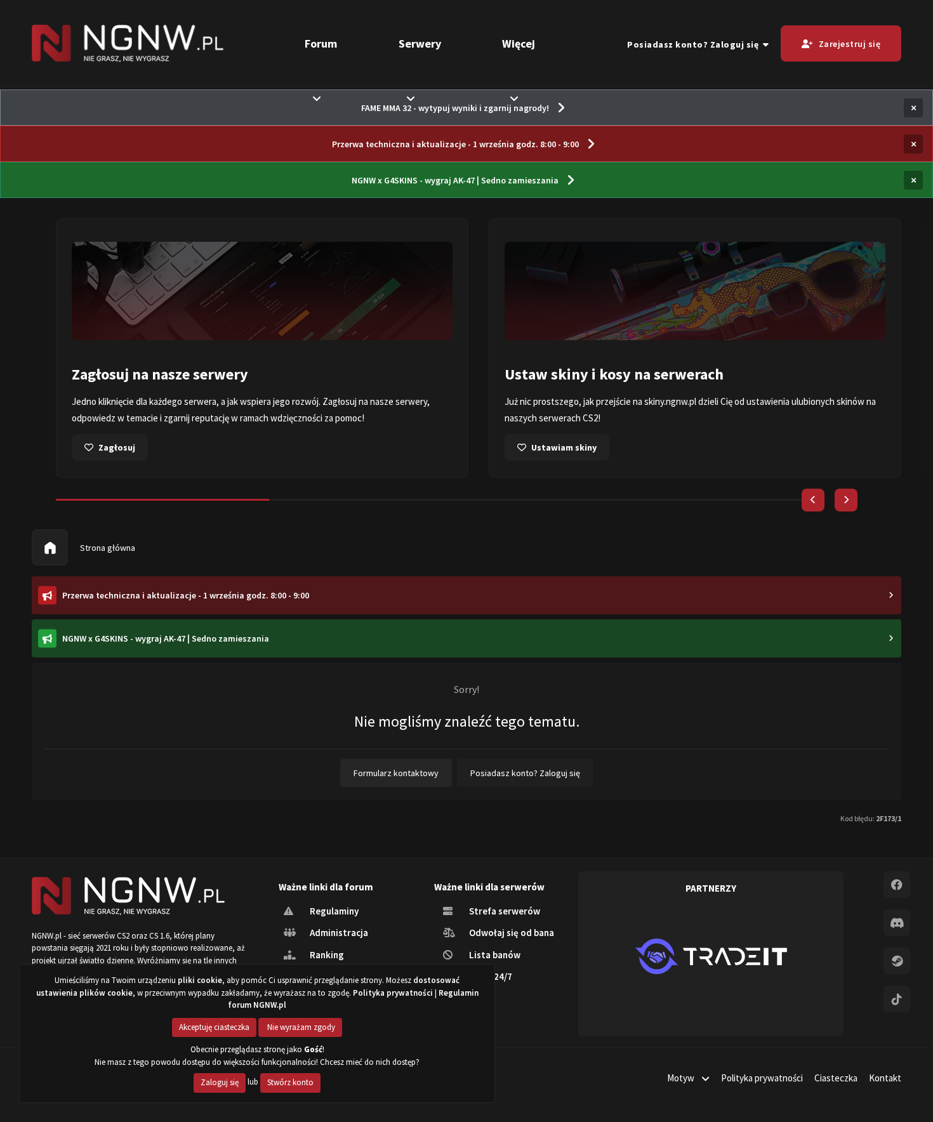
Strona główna (106, 547)
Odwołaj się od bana (510, 933)
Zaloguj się (220, 1082)
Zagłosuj (116, 447)
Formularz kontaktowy (396, 773)
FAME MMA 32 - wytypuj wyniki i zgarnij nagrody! (455, 108)
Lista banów (493, 955)
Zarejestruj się (850, 44)
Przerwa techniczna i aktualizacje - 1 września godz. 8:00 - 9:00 (455, 144)
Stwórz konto (290, 1082)
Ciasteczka (835, 1078)
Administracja (338, 933)
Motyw (681, 1078)
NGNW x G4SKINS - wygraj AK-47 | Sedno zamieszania (455, 180)
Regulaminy (333, 911)
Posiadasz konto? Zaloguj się (695, 44)
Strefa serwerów (503, 911)
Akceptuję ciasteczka (214, 1027)
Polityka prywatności (762, 1078)
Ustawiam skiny (564, 447)
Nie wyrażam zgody (300, 1027)
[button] (813, 500)
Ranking (326, 955)
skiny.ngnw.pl (670, 401)
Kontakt (885, 1078)
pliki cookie (200, 980)
